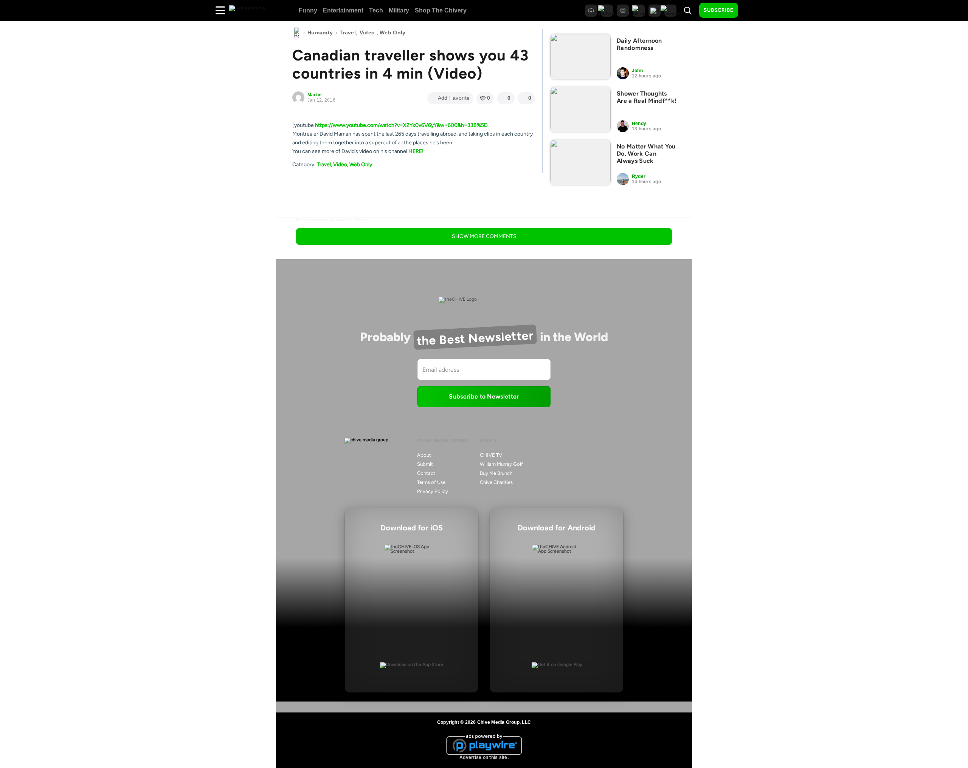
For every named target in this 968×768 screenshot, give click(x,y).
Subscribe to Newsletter (484, 396)
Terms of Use (431, 482)
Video (367, 32)
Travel (348, 32)
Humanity (320, 32)
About (424, 455)
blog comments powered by (332, 220)
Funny (308, 10)
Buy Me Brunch (496, 473)
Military (399, 10)
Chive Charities (496, 482)
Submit (425, 464)
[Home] (296, 33)
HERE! (416, 151)
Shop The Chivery (441, 10)
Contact (426, 473)
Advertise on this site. (484, 757)
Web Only (392, 32)
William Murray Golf (501, 464)
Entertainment (343, 10)
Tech (376, 10)
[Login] (750, 10)
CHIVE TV (491, 455)
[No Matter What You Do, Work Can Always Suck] (580, 162)
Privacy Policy (432, 491)
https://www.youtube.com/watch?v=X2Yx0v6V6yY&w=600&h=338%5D (401, 125)
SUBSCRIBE (719, 10)
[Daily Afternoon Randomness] (580, 56)
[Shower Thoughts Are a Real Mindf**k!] (580, 109)
